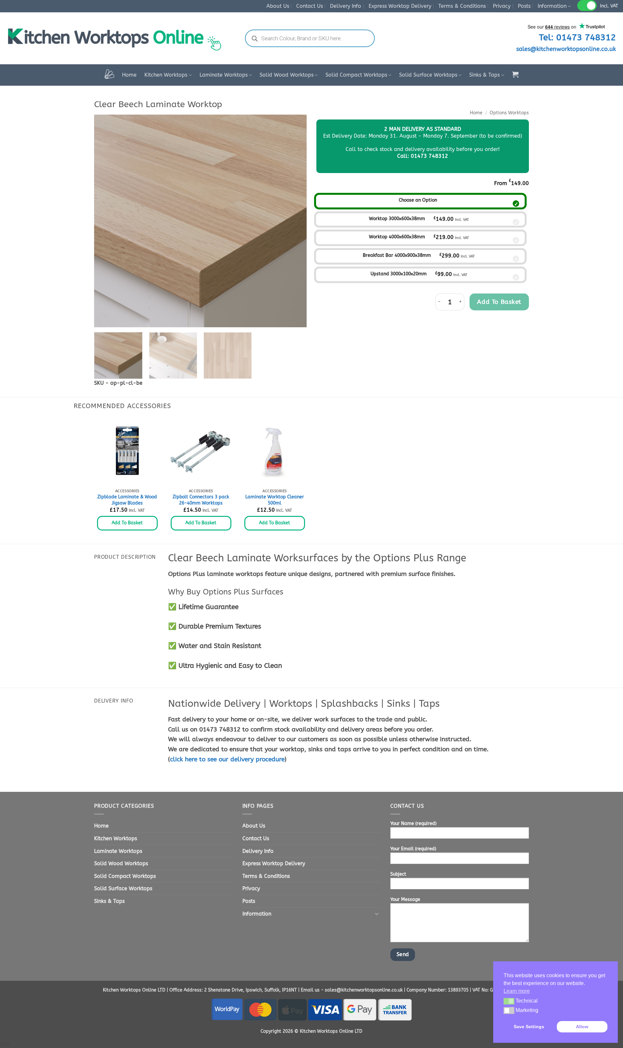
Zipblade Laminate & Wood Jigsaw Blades (127, 500)
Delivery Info (345, 6)
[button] (515, 74)
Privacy (501, 6)
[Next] (294, 221)
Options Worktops (509, 113)
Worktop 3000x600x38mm (397, 218)
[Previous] (106, 221)
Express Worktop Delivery (400, 6)
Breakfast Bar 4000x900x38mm (397, 255)
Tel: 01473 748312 (577, 37)
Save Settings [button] (529, 1026)
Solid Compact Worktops (356, 75)
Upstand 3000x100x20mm (399, 274)
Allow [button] (582, 1026)
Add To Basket (127, 523)
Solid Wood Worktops (286, 75)
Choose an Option (418, 200)
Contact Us (309, 6)
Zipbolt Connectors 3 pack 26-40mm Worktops (201, 500)
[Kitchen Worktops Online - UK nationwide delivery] (118, 38)
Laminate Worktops (224, 75)
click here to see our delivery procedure (227, 759)
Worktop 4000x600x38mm (397, 237)
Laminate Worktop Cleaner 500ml (274, 500)
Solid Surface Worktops (428, 75)
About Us (277, 6)
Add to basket (499, 302)
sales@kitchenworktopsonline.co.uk (566, 49)
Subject (398, 874)
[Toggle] (377, 913)
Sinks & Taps (484, 75)
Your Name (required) (413, 823)
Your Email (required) (413, 849)
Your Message (405, 899)
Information (552, 6)
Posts (524, 6)
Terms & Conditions (462, 6)
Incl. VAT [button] (609, 6)
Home (129, 75)
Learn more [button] (517, 991)
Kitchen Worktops (165, 75)
